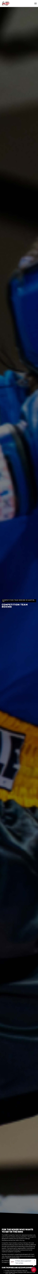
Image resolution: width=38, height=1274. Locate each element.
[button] (28, 1270)
